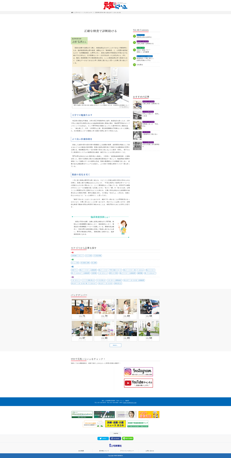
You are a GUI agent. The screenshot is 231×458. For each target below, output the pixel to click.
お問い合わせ (150, 451)
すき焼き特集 (97, 255)
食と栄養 (94, 262)
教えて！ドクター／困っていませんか (134, 270)
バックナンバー (87, 12)
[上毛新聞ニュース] (115, 447)
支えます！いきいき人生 (105, 283)
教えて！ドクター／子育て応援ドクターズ (110, 270)
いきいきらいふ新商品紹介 (114, 280)
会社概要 (81, 451)
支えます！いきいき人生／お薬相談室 (134, 280)
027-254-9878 (102, 402)
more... (115, 345)
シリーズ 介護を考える (88, 280)
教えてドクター (150, 270)
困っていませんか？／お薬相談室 (80, 273)
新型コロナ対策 (113, 273)
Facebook (116, 438)
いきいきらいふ (103, 273)
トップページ (77, 12)
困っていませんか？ (150, 273)
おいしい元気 (75, 262)
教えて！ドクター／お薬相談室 (88, 270)
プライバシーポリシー (127, 451)
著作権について (104, 451)
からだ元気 (89, 255)
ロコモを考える (101, 280)
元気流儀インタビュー (77, 255)
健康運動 (140, 273)
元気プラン (75, 270)
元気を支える (117, 283)
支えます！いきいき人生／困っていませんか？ (84, 283)
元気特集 (94, 273)
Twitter (104, 438)
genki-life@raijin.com (129, 402)
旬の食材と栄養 (85, 262)
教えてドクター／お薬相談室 (127, 273)
